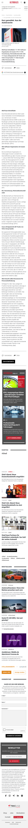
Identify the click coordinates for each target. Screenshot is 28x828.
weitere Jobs (6, 672)
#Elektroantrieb (20, 558)
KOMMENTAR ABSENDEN (14, 735)
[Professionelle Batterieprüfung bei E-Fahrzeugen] (14, 412)
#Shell (4, 453)
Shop (5, 813)
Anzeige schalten (19, 672)
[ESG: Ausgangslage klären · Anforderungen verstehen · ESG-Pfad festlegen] (14, 382)
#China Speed (11, 615)
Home (3, 15)
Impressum (7, 822)
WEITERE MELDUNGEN (9, 550)
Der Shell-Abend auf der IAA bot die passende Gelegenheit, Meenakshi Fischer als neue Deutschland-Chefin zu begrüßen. (12, 511)
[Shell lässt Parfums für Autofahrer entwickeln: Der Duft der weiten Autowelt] (14, 523)
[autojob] (23, 666)
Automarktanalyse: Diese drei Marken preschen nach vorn (13, 589)
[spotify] (22, 795)
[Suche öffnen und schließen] (21, 2)
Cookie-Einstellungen (14, 824)
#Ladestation (5, 558)
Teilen (18, 68)
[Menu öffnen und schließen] (3, 2)
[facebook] (5, 795)
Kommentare (8, 68)
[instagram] (9, 795)
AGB (13, 822)
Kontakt (7, 817)
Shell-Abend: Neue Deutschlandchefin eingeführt (13, 476)
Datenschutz (18, 822)
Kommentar (5, 708)
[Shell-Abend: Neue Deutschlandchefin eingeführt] (14, 463)
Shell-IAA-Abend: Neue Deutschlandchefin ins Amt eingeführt (12, 505)
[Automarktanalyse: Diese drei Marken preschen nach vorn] (14, 576)
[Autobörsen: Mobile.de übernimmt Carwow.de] (14, 640)
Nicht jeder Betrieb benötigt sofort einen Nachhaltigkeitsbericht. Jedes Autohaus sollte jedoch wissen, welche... (13, 401)
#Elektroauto (5, 560)
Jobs (11, 813)
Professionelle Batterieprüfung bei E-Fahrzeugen (11, 425)
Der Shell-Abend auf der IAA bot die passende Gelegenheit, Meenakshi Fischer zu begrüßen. (12, 480)
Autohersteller (17, 15)
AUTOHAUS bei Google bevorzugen (13, 72)
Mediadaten (20, 813)
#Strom (12, 558)
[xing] (14, 795)
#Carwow (10, 585)
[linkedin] (18, 795)
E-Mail (3, 695)
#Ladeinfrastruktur (12, 556)
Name (3, 702)
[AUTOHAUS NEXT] (10, 373)
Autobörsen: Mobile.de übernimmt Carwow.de (10, 653)
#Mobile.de (11, 649)
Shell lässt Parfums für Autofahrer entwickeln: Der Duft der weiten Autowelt (14, 537)
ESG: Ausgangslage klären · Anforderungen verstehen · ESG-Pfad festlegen (13, 395)
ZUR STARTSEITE (8, 361)
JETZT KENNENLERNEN (14, 438)
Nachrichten (9, 15)
